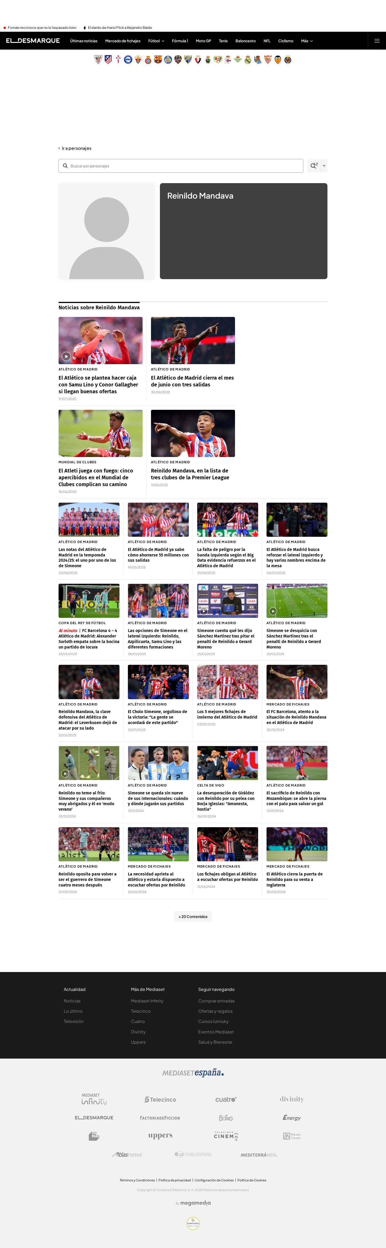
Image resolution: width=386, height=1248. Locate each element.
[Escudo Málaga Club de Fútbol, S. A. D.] (188, 59)
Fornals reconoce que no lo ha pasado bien (42, 28)
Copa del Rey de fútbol (82, 623)
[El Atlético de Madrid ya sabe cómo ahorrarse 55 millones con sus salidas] (158, 520)
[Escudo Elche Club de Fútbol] (138, 59)
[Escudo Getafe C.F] (168, 59)
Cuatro (138, 1021)
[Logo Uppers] (160, 1136)
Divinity (138, 1031)
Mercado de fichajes (288, 704)
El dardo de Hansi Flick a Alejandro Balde (120, 28)
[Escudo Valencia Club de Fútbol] (277, 59)
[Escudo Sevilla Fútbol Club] (267, 59)
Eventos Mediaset (216, 1031)
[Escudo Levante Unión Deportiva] (178, 59)
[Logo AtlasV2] (127, 1154)
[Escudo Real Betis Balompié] (237, 59)
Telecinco (141, 1011)
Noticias (72, 1000)
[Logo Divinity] (292, 1099)
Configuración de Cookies (214, 1180)
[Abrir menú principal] (377, 40)
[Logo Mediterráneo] (259, 1155)
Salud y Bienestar (215, 1042)
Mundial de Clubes (78, 462)
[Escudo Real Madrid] (247, 59)
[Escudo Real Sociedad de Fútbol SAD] (257, 59)
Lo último (73, 1011)
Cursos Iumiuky (213, 1021)
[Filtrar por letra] (324, 165)
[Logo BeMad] (94, 1136)
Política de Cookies (251, 1180)
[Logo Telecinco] (160, 1099)
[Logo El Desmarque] (94, 1117)
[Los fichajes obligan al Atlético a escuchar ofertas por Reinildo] (227, 844)
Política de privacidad (175, 1180)
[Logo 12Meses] (292, 1136)
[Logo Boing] (226, 1117)
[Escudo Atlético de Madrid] (108, 59)
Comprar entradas (216, 1000)
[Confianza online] (193, 1228)
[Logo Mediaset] (193, 1076)
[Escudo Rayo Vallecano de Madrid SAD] (217, 59)
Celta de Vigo (211, 785)
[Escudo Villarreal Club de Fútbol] (287, 59)
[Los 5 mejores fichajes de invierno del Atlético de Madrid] (227, 682)
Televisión (74, 1021)
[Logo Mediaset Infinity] (94, 1099)
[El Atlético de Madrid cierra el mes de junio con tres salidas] (193, 340)
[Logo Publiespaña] (193, 1154)
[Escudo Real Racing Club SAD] (208, 59)
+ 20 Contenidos (193, 916)
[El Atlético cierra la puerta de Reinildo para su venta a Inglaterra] (297, 844)
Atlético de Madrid (78, 369)
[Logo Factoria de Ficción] (160, 1117)
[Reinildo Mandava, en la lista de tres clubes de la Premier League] (193, 433)
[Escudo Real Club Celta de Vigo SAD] (118, 59)
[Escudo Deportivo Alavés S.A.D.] (128, 59)
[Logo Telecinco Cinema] (226, 1136)
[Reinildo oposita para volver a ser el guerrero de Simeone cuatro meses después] (89, 844)
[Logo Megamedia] (196, 1203)
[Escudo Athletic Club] (98, 59)
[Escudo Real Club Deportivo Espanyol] (148, 59)
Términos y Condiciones (137, 1180)
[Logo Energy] (292, 1117)
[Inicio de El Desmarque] (33, 40)
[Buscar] (314, 166)
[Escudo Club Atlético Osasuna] (198, 59)
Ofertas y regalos (215, 1011)
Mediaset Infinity (147, 1000)
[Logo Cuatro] (226, 1099)
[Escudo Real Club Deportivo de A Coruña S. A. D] (227, 59)
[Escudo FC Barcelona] (158, 59)
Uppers (138, 1042)
